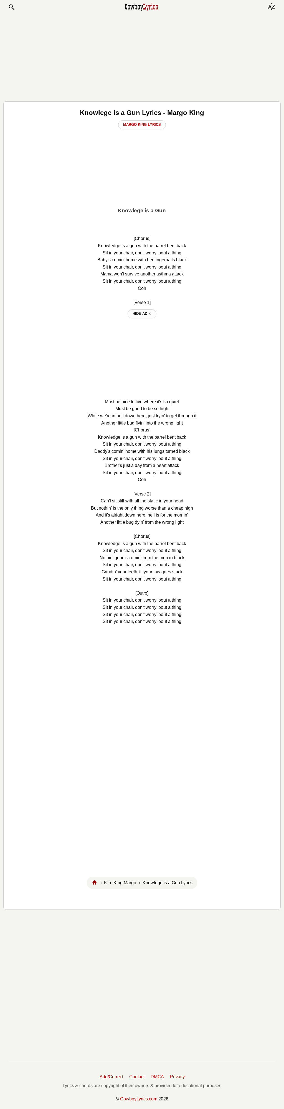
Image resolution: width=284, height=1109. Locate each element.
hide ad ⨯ (142, 313)
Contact (136, 1076)
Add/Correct (111, 1076)
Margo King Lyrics (142, 124)
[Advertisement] (142, 56)
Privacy (177, 1076)
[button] (11, 7)
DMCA (157, 1076)
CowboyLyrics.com (138, 1099)
